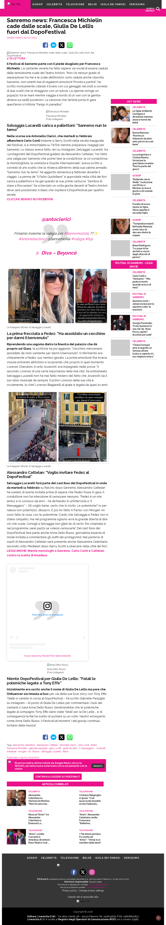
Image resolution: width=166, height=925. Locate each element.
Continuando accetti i (72, 463)
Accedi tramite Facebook (85, 484)
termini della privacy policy (84, 463)
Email (46, 449)
